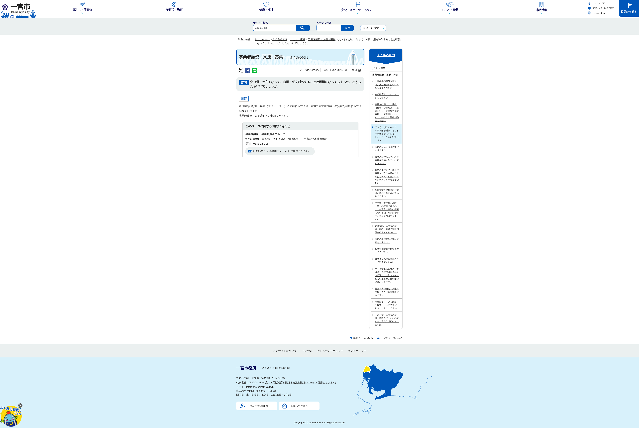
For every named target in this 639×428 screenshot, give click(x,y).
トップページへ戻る (391, 338)
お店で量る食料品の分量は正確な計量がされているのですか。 (387, 193)
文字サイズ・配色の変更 (603, 8)
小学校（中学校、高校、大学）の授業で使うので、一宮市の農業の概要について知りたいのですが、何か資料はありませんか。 (387, 211)
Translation (599, 13)
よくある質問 (279, 39)
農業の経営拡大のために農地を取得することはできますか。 (387, 160)
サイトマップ (598, 3)
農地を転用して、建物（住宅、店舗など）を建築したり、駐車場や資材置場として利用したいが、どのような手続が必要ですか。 (387, 112)
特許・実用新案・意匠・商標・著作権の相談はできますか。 (387, 291)
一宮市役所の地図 (258, 406)
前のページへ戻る (363, 338)
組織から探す (371, 28)
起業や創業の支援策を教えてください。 (387, 250)
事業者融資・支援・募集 (321, 39)
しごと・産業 (297, 39)
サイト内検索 (260, 22)
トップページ (262, 39)
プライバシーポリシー (330, 350)
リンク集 (306, 350)
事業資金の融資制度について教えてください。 (387, 260)
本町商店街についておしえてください (387, 96)
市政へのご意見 (299, 406)
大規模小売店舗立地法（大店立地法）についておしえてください (387, 84)
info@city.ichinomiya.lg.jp (260, 386)
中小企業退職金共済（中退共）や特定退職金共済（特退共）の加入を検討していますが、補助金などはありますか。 (387, 275)
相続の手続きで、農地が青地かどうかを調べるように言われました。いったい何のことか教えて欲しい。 (387, 176)
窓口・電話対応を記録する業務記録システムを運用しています (300, 382)
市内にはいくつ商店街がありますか (387, 148)
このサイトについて (285, 350)
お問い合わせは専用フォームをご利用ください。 (282, 151)
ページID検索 (323, 22)
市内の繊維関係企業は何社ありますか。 (387, 240)
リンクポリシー (357, 350)
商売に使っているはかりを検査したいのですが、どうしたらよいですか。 (387, 305)
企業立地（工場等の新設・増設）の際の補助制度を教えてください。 (387, 229)
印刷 (354, 70)
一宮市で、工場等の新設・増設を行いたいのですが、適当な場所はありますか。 (387, 320)
